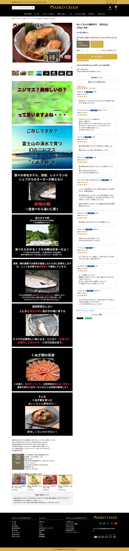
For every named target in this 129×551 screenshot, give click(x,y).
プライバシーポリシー (72, 532)
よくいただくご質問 (80, 14)
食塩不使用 (15, 534)
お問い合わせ (101, 14)
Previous (14, 43)
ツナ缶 (14, 524)
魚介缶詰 (15, 526)
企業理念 (42, 534)
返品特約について (97, 77)
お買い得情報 (27, 14)
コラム (41, 526)
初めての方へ (16, 536)
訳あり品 (14, 530)
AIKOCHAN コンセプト (46, 528)
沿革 (40, 532)
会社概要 (42, 530)
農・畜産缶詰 (16, 528)
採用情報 (42, 536)
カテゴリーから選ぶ (47, 14)
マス (29, 18)
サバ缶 (14, 522)
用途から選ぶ (61, 14)
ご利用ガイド (91, 14)
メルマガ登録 (70, 528)
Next (70, 43)
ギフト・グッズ (16, 532)
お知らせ (41, 522)
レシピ (70, 14)
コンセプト (37, 14)
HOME (13, 18)
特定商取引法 (70, 530)
